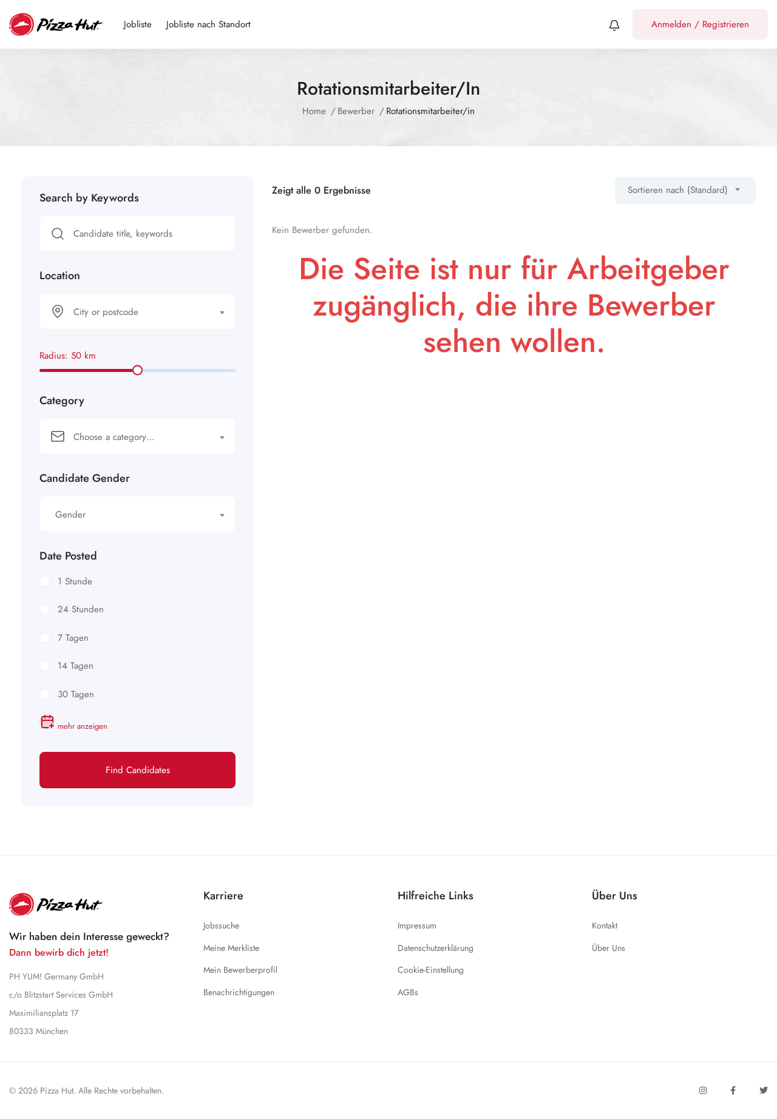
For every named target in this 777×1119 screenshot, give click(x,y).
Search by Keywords (89, 197)
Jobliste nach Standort (208, 24)
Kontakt (604, 925)
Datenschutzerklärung (435, 948)
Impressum (417, 925)
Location (59, 275)
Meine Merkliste (231, 948)
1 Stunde (75, 581)
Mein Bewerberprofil (240, 970)
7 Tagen (73, 637)
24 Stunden (81, 609)
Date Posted (68, 555)
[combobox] (137, 311)
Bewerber (356, 111)
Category (61, 400)
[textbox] (130, 312)
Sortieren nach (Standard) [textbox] (678, 190)
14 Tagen (75, 665)
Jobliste (138, 24)
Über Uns (608, 948)
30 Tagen (76, 694)
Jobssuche (221, 925)
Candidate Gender (84, 478)
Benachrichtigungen (238, 992)
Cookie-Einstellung (431, 970)
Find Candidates (138, 770)
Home (314, 111)
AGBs (408, 992)
